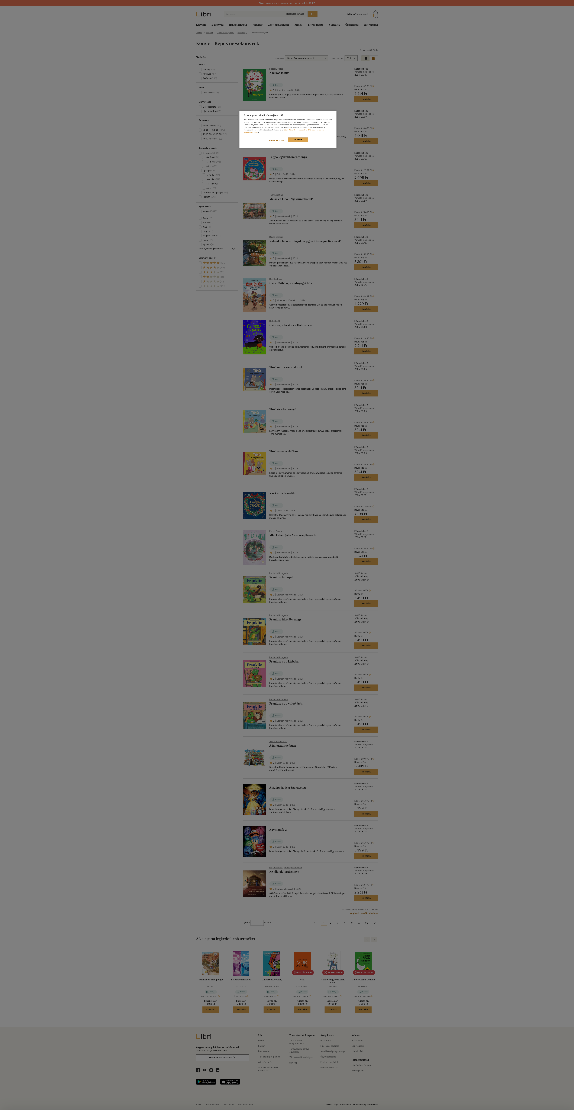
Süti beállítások (276, 140)
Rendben (298, 140)
